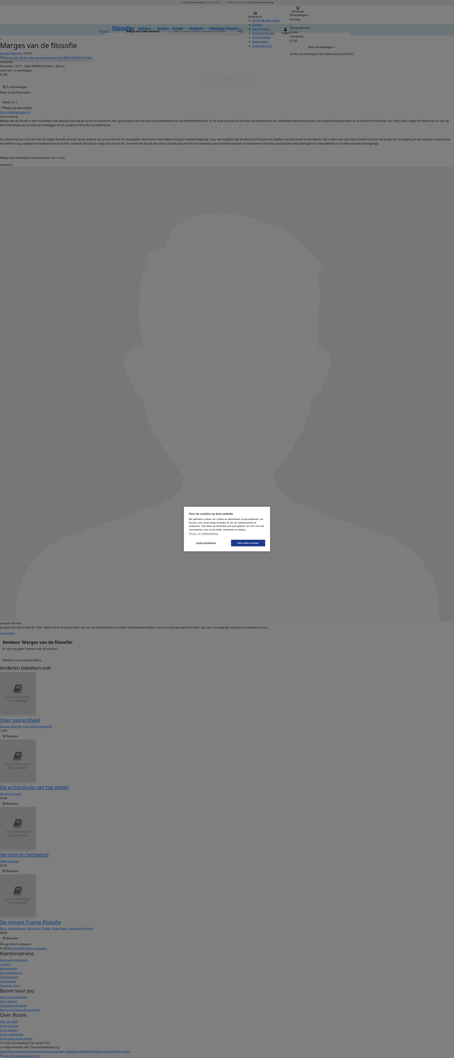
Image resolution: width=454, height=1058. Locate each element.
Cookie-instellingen (206, 543)
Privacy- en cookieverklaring (203, 533)
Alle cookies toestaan (248, 543)
